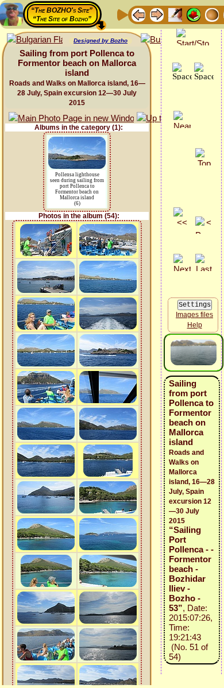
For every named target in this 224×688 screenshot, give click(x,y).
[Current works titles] (212, 14)
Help (194, 325)
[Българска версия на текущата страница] (35, 39)
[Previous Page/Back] (138, 14)
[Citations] (193, 14)
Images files (194, 315)
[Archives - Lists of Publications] (175, 14)
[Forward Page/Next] (157, 14)
